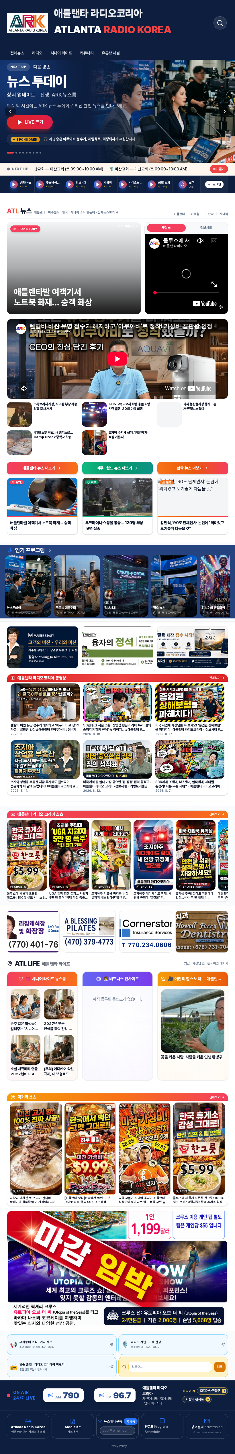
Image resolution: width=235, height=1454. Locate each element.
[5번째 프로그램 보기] (27, 153)
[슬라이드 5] (137, 226)
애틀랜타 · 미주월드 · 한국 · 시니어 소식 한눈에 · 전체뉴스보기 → (76, 212)
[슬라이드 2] (124, 226)
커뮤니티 (87, 53)
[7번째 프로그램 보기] (33, 153)
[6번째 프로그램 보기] (30, 153)
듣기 (222, 169)
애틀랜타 (179, 214)
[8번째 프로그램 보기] (37, 153)
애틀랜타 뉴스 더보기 (39, 468)
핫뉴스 (166, 228)
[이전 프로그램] (10, 111)
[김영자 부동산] (42, 647)
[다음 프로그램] (224, 111)
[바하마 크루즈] (117, 1268)
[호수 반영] (192, 647)
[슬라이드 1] (119, 226)
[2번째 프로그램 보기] (16, 153)
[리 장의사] (33, 932)
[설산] (117, 647)
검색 (220, 1367)
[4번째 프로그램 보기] (23, 153)
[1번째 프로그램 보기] (10, 153)
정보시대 (206, 228)
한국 (211, 214)
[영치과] (201, 932)
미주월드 (196, 214)
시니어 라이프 (61, 53)
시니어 (224, 214)
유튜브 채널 (111, 53)
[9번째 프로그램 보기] (40, 153)
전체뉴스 (17, 53)
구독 (132, 1421)
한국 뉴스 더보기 (190, 468)
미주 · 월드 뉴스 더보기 (114, 468)
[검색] (220, 23)
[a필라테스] (89, 932)
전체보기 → (216, 678)
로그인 (217, 184)
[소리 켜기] (221, 307)
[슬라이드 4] (133, 226)
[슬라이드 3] (130, 226)
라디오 (37, 53)
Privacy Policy (118, 1446)
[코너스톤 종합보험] (145, 932)
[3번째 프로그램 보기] (20, 153)
